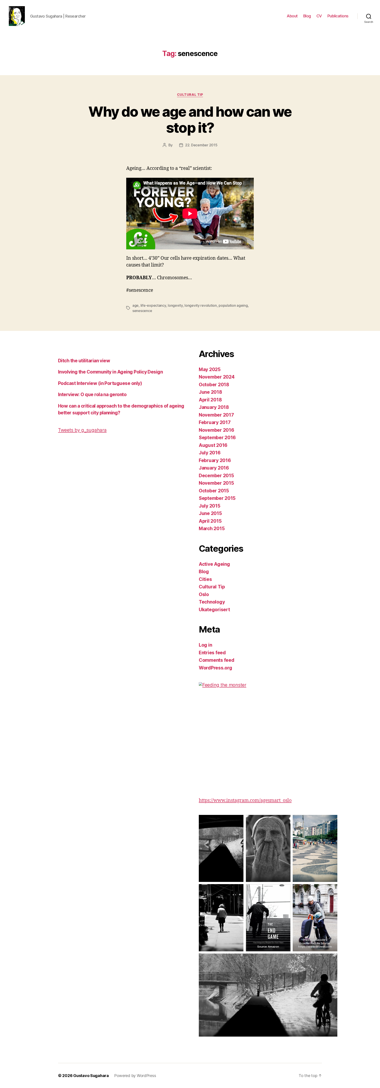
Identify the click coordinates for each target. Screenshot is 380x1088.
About (292, 16)
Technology (212, 602)
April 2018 (210, 400)
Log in (205, 645)
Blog (307, 16)
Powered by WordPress (135, 1075)
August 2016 (213, 445)
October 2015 (214, 490)
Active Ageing (214, 564)
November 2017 (216, 415)
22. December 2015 (201, 145)
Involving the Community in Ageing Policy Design (110, 372)
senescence (142, 310)
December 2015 (216, 475)
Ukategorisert (214, 609)
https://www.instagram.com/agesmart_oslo (245, 800)
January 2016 (214, 468)
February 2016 (215, 460)
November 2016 (216, 430)
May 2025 (210, 369)
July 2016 (210, 452)
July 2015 (209, 506)
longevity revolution (201, 305)
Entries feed (212, 652)
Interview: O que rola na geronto (92, 394)
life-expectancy (153, 305)
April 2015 (210, 521)
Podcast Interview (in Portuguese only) (100, 383)
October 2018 (214, 384)
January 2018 (214, 407)
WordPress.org (215, 668)
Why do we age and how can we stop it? (190, 119)
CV (319, 16)
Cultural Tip (190, 95)
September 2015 (217, 498)
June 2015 (210, 513)
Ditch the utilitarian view (84, 360)
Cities (205, 579)
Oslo (204, 594)
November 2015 (216, 483)
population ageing (233, 305)
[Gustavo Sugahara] (268, 734)
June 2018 (210, 392)
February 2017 (215, 422)
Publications (338, 16)
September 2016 (217, 437)
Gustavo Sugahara (91, 1075)
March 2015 (212, 528)
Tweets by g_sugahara (82, 430)
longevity (175, 305)
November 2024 (217, 377)
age (135, 305)
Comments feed (216, 660)
